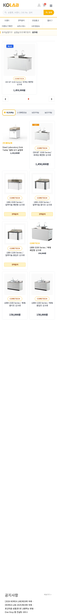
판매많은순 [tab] (23, 112)
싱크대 (34, 32)
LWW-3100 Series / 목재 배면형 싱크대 (40, 248)
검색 (50, 12)
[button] (28, 99)
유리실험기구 (7, 32)
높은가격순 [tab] (48, 112)
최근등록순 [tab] (10, 112)
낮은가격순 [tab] (35, 112)
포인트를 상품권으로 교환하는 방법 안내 (21, 608)
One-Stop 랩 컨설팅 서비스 (16, 612)
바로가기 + (47, 594)
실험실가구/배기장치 (22, 32)
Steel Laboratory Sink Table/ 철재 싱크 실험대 (12, 148)
